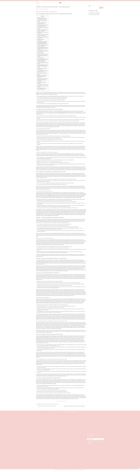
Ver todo (57, 2)
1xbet (58, 126)
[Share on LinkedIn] (64, 401)
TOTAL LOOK (53, 2)
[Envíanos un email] (45, 467)
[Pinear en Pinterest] (61, 401)
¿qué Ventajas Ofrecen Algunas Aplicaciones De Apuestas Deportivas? (42, 79)
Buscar (101, 7)
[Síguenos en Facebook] (43, 467)
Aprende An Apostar (41, 57)
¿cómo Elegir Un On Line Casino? (43, 84)
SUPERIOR (45, 2)
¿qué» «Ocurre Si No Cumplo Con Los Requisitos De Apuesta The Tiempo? (43, 55)
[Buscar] (99, 2)
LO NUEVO (42, 2)
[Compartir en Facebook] (57, 401)
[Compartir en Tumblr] (65, 401)
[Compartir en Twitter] (58, 401)
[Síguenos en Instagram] (44, 467)
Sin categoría (38, 5)
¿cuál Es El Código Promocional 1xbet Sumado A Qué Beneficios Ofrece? (43, 66)
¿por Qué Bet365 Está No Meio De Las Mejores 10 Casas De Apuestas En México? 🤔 (43, 60)
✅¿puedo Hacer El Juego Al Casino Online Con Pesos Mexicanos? (42, 76)
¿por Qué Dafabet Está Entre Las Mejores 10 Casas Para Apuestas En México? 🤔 (43, 48)
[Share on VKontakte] (62, 401)
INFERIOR (49, 2)
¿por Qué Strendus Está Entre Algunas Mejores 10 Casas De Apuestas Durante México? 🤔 (42, 42)
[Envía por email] (60, 401)
